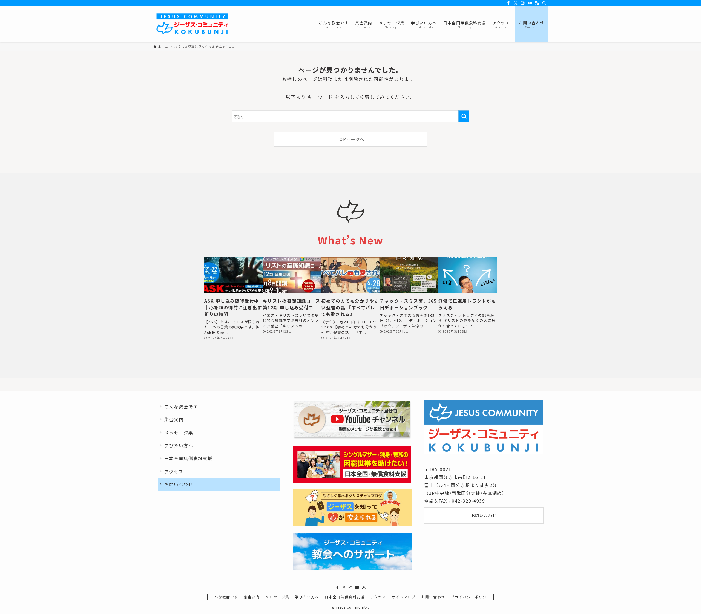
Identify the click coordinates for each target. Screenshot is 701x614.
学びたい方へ (178, 445)
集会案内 (173, 419)
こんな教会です (181, 406)
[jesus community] (192, 24)
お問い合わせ (178, 484)
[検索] (544, 3)
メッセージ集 (178, 432)
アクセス (173, 471)
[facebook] (508, 3)
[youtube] (529, 3)
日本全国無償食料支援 (188, 458)
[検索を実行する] (463, 116)
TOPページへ (350, 139)
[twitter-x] (515, 3)
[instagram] (522, 3)
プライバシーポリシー (471, 596)
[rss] (537, 3)
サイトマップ (404, 596)
